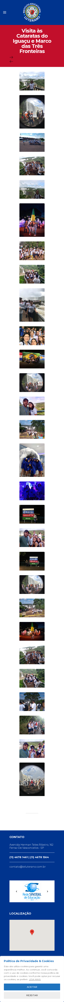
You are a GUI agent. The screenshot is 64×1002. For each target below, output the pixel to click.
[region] (32, 979)
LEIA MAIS (35, 979)
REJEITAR (32, 995)
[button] (32, 932)
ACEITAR (32, 987)
